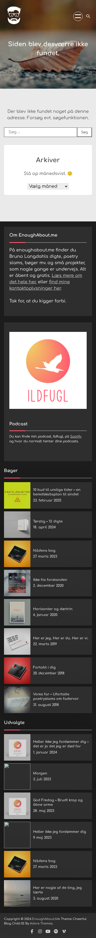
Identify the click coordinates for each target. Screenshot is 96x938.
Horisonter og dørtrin (53, 609)
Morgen (40, 773)
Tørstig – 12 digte (48, 521)
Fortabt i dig (44, 667)
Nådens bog (44, 550)
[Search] (88, 16)
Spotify (76, 436)
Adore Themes (41, 923)
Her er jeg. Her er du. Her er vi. (60, 638)
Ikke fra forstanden (50, 580)
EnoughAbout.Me (46, 919)
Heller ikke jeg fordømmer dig (59, 832)
